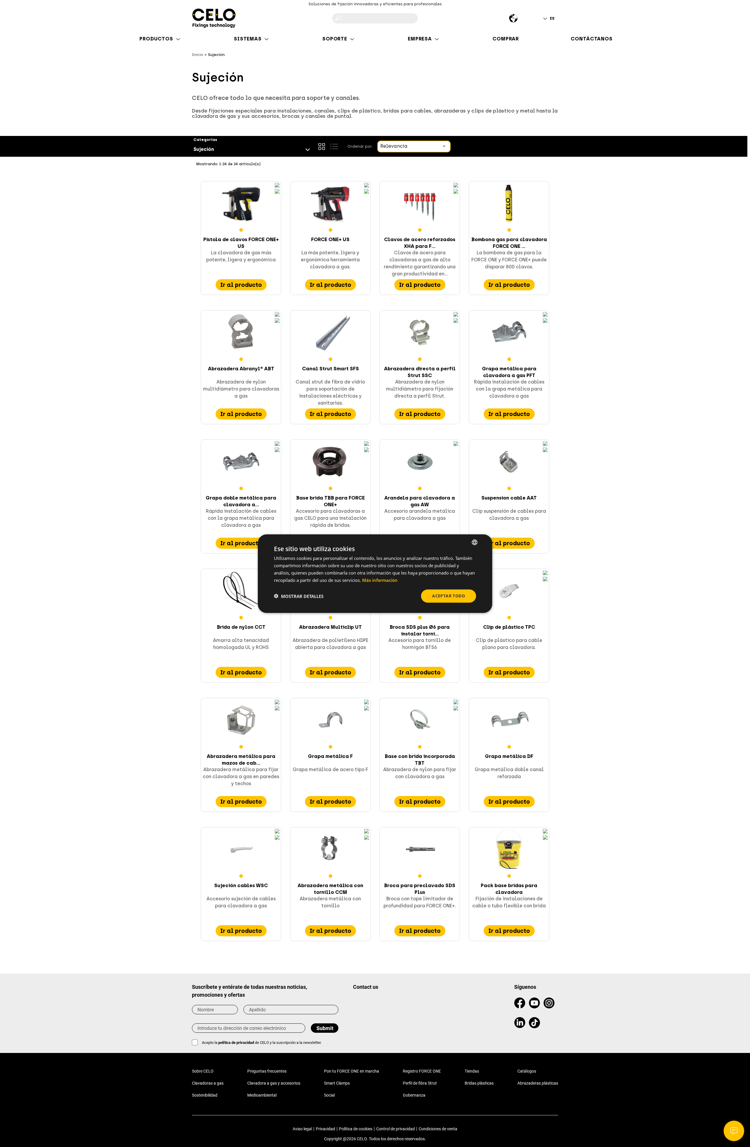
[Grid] (321, 146)
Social (329, 1095)
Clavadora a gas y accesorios (273, 1083)
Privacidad (325, 1128)
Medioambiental (262, 1095)
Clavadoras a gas (208, 1083)
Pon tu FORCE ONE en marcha (351, 1071)
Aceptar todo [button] (448, 596)
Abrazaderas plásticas (537, 1083)
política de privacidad (236, 1042)
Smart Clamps (337, 1083)
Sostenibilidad (204, 1095)
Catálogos (526, 1071)
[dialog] (375, 573)
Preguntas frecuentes (267, 1071)
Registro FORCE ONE (422, 1071)
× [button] (482, 542)
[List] (334, 146)
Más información (380, 580)
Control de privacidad (395, 1128)
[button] (298, 596)
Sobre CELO (203, 1071)
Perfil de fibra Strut (420, 1083)
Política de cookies (355, 1128)
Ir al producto (241, 284)
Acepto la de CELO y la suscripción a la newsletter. (261, 1042)
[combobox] (475, 542)
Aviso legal (302, 1128)
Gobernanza (414, 1095)
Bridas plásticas (479, 1083)
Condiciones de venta (438, 1128)
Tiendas (472, 1071)
